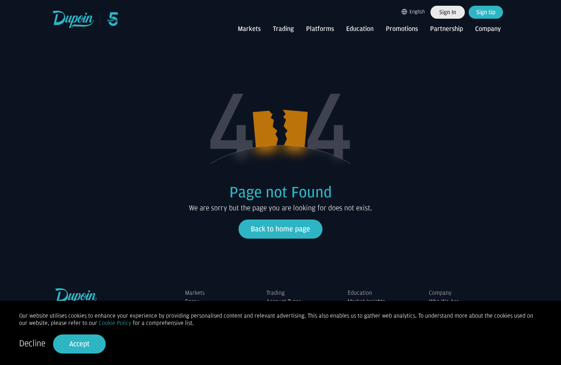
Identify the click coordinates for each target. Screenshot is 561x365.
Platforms (320, 29)
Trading (283, 29)
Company (488, 29)
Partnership (446, 29)
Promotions (402, 29)
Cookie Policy (115, 323)
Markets (249, 29)
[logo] (73, 19)
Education (360, 29)
